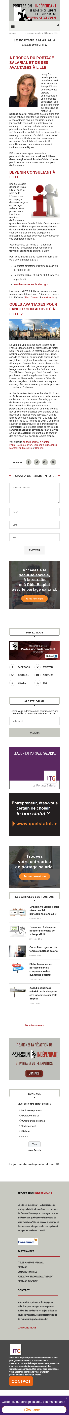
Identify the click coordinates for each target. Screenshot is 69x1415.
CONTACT (21, 1381)
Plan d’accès (31, 297)
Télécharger (32, 1409)
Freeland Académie (28, 1281)
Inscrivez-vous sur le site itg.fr (31, 284)
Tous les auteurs (34, 1025)
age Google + (49, 297)
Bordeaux (38, 444)
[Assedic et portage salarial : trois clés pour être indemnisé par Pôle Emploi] (17, 987)
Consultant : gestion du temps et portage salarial (43, 949)
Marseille (27, 448)
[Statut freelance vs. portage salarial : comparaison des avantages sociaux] (17, 964)
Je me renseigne (34, 598)
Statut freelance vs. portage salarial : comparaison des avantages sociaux (40, 969)
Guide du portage (27, 1271)
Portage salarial (30, 1115)
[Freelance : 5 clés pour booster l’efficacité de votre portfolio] (17, 927)
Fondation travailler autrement (35, 1276)
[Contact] (34, 1040)
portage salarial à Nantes (36, 441)
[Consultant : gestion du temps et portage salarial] (17, 947)
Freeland (22, 1267)
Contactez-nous (27, 1327)
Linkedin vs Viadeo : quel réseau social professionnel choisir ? (44, 910)
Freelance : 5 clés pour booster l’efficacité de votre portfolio (42, 930)
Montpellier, (15, 448)
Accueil (13, 32)
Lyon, (30, 444)
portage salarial (24, 1209)
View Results (34, 1150)
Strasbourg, (51, 444)
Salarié (26, 1131)
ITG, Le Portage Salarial (31, 1262)
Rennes (39, 448)
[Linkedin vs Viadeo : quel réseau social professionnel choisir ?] (17, 906)
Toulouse (21, 444)
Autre (25, 1136)
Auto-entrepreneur (32, 1110)
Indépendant (29, 1126)
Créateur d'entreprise (33, 1120)
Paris (12, 444)
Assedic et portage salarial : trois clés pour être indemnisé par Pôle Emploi (43, 993)
